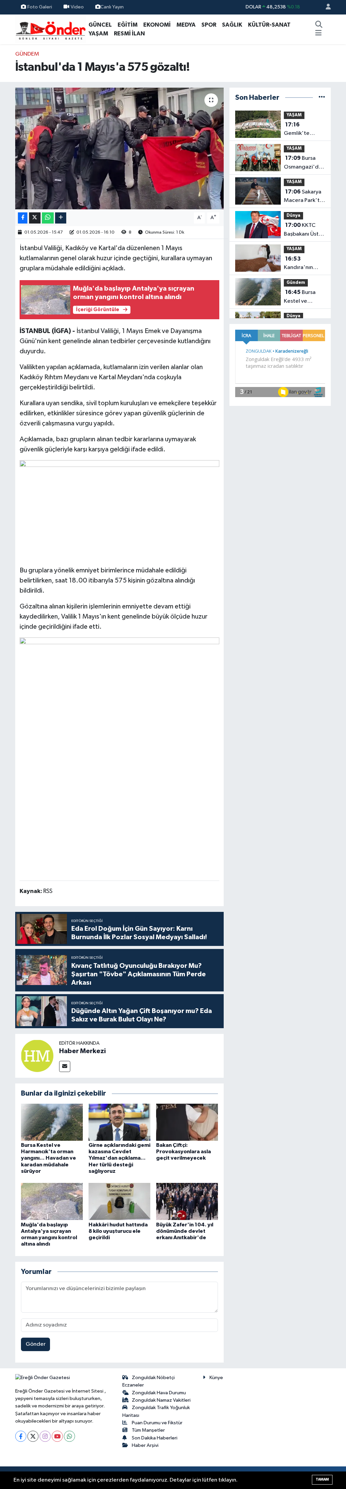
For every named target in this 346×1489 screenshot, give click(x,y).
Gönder (36, 1344)
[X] (33, 1436)
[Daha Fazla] (60, 218)
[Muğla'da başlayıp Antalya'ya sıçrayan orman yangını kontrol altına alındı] (52, 1201)
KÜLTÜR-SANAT (269, 25)
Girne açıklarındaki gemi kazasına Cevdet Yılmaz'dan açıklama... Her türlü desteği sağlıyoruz (119, 1158)
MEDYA (186, 25)
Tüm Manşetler (148, 1430)
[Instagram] (45, 1436)
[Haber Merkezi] (37, 1056)
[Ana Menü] (318, 33)
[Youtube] (57, 1436)
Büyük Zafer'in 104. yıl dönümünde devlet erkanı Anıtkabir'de (184, 1231)
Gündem (27, 54)
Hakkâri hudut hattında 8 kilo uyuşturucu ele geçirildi (118, 1231)
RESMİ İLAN (129, 33)
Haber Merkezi (82, 1051)
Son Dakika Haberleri (154, 1437)
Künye (216, 1377)
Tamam (322, 1479)
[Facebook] (20, 1436)
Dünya (293, 215)
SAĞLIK (232, 25)
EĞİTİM (128, 25)
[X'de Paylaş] (35, 218)
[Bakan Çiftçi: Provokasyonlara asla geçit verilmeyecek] (187, 1122)
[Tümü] (322, 97)
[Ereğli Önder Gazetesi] (50, 28)
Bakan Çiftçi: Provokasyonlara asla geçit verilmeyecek (183, 1151)
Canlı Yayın (112, 6)
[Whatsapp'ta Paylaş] (48, 218)
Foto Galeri (39, 6)
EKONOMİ (157, 25)
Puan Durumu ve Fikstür (157, 1422)
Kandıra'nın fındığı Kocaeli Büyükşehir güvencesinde (302, 264)
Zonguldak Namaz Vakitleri (161, 1400)
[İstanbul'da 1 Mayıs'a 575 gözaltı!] (119, 149)
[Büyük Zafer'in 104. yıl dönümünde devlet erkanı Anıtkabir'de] (187, 1201)
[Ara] (318, 25)
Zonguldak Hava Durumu (159, 1392)
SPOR (208, 25)
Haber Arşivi (145, 1445)
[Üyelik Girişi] (325, 7)
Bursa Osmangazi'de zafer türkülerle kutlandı (303, 163)
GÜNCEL (100, 25)
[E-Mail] (64, 1066)
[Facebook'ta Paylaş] (22, 218)
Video (77, 6)
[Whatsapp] (69, 1436)
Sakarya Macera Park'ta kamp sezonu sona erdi (303, 197)
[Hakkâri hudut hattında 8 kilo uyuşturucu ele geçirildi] (119, 1201)
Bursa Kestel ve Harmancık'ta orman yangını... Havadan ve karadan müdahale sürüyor (48, 1158)
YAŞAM (98, 33)
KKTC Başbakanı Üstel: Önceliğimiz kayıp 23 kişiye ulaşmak (304, 230)
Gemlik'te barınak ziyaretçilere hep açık (300, 130)
